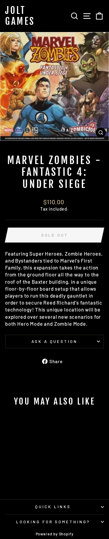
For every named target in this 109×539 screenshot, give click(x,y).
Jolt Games (20, 16)
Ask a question (54, 341)
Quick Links (53, 506)
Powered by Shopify (55, 533)
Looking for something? (53, 521)
